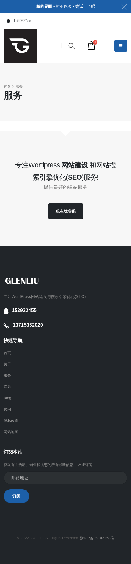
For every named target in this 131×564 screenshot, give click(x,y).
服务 (7, 375)
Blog (7, 398)
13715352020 (28, 325)
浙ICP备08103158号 (97, 538)
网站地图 (11, 432)
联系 (7, 387)
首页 (7, 86)
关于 (7, 364)
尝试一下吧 (85, 6)
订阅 (16, 496)
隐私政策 (11, 420)
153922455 (21, 20)
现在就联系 (66, 211)
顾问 (7, 409)
